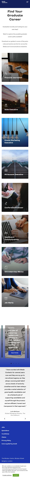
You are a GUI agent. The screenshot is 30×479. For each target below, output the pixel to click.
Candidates (5, 434)
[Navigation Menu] (27, 2)
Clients (4, 437)
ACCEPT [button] (16, 475)
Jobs (3, 427)
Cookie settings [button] (7, 475)
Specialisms (5, 430)
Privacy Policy (6, 440)
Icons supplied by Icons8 (9, 444)
